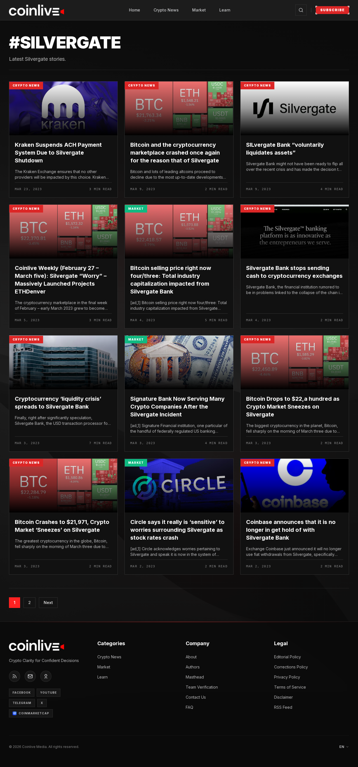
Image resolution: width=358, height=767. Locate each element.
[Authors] (45, 676)
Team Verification (202, 687)
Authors (193, 667)
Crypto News (166, 10)
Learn (224, 10)
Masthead (195, 677)
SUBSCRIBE (332, 10)
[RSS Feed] (14, 676)
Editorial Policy (287, 656)
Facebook (22, 692)
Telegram (22, 703)
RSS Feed (283, 707)
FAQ (189, 707)
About (191, 656)
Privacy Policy (287, 677)
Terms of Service (290, 687)
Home (134, 10)
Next (48, 602)
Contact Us (196, 697)
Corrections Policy (291, 667)
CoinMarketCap (34, 713)
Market (199, 10)
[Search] (301, 10)
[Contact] (30, 676)
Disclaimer (283, 697)
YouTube (48, 692)
